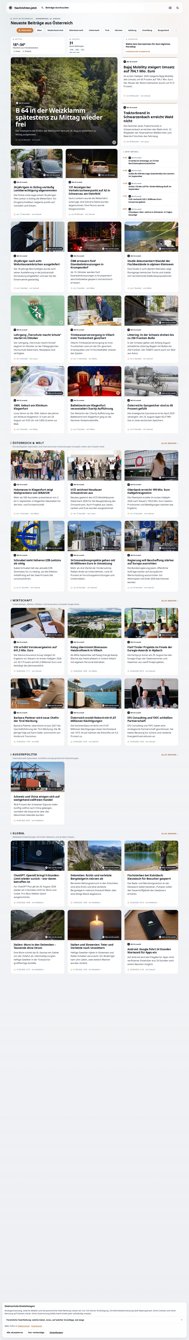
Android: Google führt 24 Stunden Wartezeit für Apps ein (149, 951)
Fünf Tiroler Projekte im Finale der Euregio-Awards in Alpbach (149, 649)
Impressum (36, 1326)
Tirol (107, 30)
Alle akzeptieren (15, 1332)
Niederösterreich (55, 30)
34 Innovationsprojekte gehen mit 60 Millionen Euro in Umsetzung (93, 562)
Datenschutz (24, 1326)
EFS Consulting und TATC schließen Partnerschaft (149, 719)
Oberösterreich (76, 30)
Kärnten (118, 30)
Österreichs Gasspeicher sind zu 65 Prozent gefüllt (150, 407)
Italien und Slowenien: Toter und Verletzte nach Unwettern (92, 946)
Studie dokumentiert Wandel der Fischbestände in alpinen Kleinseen (150, 262)
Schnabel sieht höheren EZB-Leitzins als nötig (37, 562)
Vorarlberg (147, 30)
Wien (39, 30)
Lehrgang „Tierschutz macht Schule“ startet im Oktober (37, 336)
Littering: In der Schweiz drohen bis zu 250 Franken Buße (150, 336)
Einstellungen (56, 1332)
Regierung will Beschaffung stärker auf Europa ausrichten (150, 562)
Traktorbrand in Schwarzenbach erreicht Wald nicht (148, 117)
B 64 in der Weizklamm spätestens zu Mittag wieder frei (58, 117)
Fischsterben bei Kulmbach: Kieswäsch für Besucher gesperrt (149, 877)
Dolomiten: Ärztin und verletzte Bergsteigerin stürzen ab (91, 877)
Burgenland (163, 30)
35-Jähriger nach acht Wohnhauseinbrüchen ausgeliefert (37, 262)
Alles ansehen (169, 443)
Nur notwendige (36, 1332)
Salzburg (132, 30)
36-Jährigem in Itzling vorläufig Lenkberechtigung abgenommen (35, 189)
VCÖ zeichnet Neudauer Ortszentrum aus (86, 491)
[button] (38, 45)
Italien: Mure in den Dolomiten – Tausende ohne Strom (35, 946)
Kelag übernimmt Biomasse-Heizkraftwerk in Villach (89, 649)
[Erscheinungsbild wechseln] (178, 7)
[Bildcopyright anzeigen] (114, 142)
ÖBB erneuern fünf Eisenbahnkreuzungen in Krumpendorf (87, 264)
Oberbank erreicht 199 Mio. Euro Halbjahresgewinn (148, 491)
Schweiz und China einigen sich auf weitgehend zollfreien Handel (37, 798)
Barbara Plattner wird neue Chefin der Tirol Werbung (36, 719)
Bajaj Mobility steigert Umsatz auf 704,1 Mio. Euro (149, 69)
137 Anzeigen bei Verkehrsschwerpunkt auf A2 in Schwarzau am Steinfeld (89, 190)
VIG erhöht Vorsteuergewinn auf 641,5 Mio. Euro (35, 649)
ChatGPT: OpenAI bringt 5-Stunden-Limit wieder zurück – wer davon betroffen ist (36, 878)
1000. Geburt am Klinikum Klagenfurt (30, 407)
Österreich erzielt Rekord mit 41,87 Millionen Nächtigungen (93, 719)
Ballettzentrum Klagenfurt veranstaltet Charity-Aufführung (92, 407)
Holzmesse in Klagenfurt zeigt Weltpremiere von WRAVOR (33, 491)
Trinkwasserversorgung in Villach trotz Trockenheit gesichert (92, 336)
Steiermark (94, 30)
